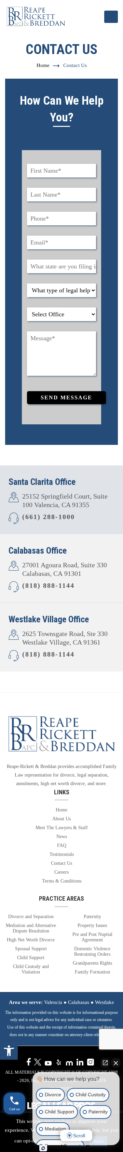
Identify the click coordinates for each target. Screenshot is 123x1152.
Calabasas (78, 1002)
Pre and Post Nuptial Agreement (92, 937)
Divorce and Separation (31, 916)
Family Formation (92, 972)
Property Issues (92, 925)
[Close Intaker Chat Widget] (116, 1063)
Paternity (92, 916)
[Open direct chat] (105, 1063)
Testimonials (62, 854)
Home (43, 65)
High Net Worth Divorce (31, 939)
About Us (61, 818)
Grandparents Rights (92, 963)
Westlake (104, 1002)
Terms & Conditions (61, 881)
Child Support (30, 957)
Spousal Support (31, 948)
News (61, 836)
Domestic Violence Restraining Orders (92, 951)
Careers (61, 872)
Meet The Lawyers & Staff (62, 827)
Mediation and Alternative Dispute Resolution (31, 928)
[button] (9, 1051)
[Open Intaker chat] (43, 1148)
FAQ (61, 845)
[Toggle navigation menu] (111, 17)
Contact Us (61, 863)
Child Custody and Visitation (31, 969)
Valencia (53, 1002)
